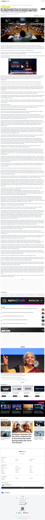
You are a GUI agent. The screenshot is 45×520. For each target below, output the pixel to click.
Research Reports (27, 392)
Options (31, 460)
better (28, 48)
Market (15, 275)
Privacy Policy (23, 516)
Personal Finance (26, 275)
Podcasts (31, 478)
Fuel (35, 275)
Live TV (2, 460)
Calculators (3, 473)
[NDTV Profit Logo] (22, 451)
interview (37, 78)
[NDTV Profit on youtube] (26, 498)
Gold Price (3, 472)
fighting (22, 52)
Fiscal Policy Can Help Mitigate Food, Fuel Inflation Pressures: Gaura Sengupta (38, 412)
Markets (2, 466)
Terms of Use (19, 516)
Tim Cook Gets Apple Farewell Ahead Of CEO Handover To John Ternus (5, 438)
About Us (16, 516)
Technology (17, 469)
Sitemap (27, 516)
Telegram (16, 478)
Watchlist (16, 459)
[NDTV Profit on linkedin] (23, 498)
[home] (5, 1)
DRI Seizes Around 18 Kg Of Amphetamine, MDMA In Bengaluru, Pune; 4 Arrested (38, 438)
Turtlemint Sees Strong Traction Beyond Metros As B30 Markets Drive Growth (16, 412)
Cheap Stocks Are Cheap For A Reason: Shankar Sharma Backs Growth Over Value (5, 412)
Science (16, 470)
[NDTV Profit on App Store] (26, 512)
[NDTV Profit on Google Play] (19, 512)
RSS (29, 516)
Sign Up (22, 487)
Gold (37, 275)
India (30, 467)
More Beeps (22, 382)
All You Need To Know (5, 392)
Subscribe (3, 396)
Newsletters (3, 478)
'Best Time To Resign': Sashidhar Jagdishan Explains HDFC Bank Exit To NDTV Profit (39, 428)
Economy (31, 466)
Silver (41, 275)
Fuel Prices (31, 472)
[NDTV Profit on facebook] (17, 498)
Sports (31, 469)
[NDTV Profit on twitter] (19, 498)
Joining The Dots (38, 392)
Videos (31, 470)
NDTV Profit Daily (16, 392)
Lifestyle (2, 470)
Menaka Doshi (5, 14)
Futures (16, 460)
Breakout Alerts (32, 459)
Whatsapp (3, 479)
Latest (3, 276)
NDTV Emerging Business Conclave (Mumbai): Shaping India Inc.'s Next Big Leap (28, 412)
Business (9, 14)
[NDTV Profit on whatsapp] (28, 498)
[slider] (22, 72)
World (2, 469)
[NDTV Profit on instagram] (21, 498)
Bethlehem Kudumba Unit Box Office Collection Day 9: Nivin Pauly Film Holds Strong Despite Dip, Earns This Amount (22, 438)
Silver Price (17, 472)
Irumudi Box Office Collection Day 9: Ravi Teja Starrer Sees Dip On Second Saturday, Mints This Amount (6, 429)
